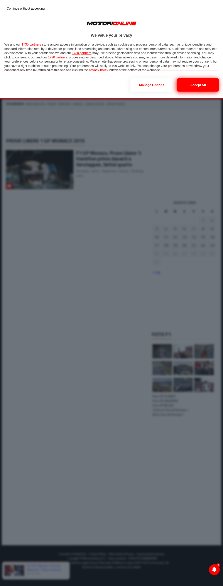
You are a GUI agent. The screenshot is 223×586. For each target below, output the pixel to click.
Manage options (151, 85)
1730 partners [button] (31, 44)
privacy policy (98, 70)
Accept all (198, 85)
